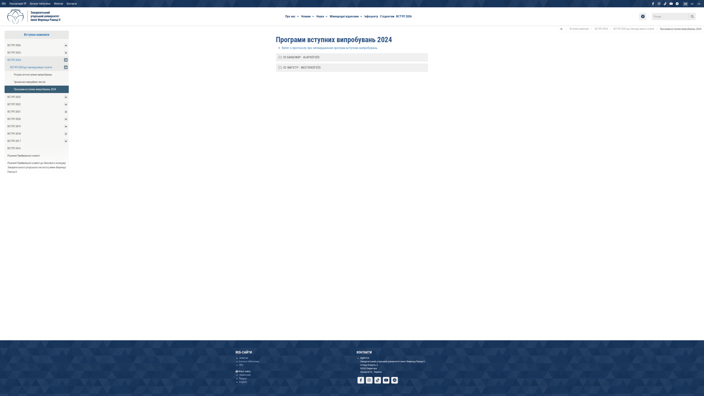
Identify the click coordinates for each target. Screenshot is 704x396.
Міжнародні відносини (344, 16)
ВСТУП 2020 (14, 119)
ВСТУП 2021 (14, 111)
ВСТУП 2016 (14, 148)
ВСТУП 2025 (14, 52)
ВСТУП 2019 (14, 126)
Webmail (58, 3)
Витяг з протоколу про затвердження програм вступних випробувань (329, 48)
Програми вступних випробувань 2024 (35, 89)
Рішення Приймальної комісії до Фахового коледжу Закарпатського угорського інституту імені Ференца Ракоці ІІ (37, 167)
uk (685, 4)
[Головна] (562, 28)
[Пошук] (692, 16)
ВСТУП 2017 (14, 141)
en (699, 4)
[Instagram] (659, 3)
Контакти (72, 3)
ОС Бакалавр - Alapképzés (301, 57)
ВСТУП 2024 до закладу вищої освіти (634, 28)
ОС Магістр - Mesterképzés (302, 67)
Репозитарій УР (18, 3)
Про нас (290, 16)
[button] (66, 45)
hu (692, 4)
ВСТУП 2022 (14, 104)
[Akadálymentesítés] (642, 16)
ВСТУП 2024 (601, 28)
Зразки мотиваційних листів (29, 82)
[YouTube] (671, 3)
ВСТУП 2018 (14, 133)
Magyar (243, 378)
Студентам (387, 16)
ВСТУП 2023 (14, 97)
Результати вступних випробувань (33, 74)
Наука (320, 16)
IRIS (4, 3)
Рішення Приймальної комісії (24, 155)
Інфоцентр (371, 16)
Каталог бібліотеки (40, 3)
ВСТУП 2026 (404, 16)
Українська (245, 375)
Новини (306, 16)
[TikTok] (665, 3)
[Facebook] (653, 3)
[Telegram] (677, 3)
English (243, 382)
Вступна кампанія (579, 28)
